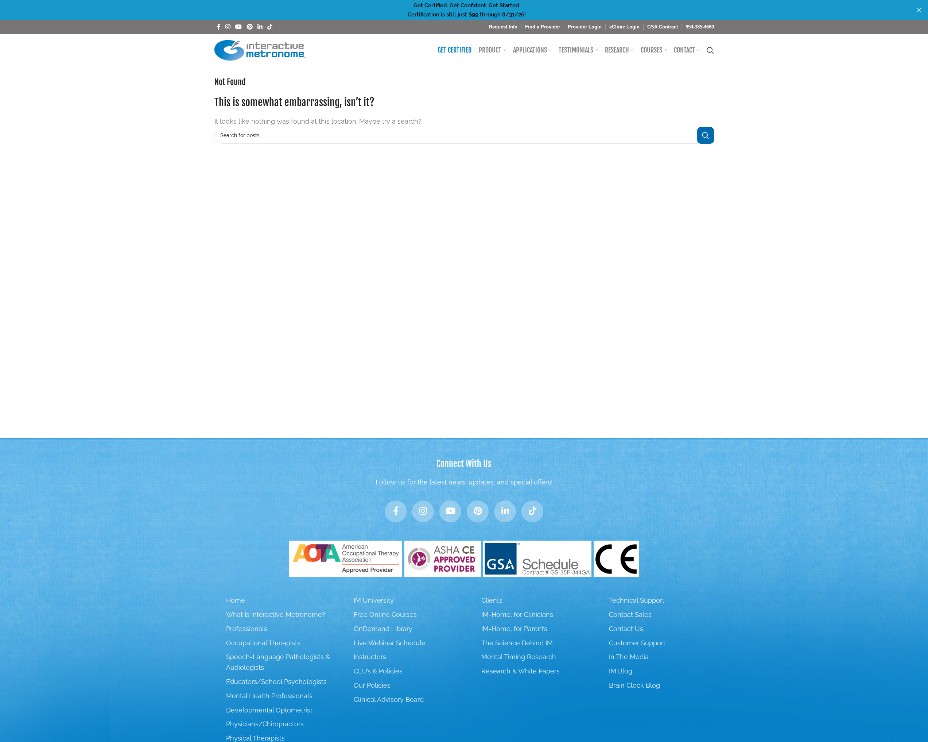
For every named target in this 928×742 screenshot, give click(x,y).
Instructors (370, 657)
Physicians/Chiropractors (265, 724)
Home (235, 600)
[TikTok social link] (270, 26)
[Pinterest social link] (249, 26)
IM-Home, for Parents (514, 629)
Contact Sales (630, 614)
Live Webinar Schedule (390, 643)
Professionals (246, 629)
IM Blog (620, 671)
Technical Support (636, 600)
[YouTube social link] (238, 26)
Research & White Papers (520, 671)
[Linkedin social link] (260, 26)
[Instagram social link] (228, 26)
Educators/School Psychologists (276, 681)
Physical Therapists (255, 738)
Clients (491, 600)
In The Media (629, 657)
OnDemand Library (383, 629)
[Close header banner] (919, 10)
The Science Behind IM (517, 643)
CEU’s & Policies (378, 671)
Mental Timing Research (518, 657)
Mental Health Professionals (269, 696)
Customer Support (637, 643)
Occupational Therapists (263, 643)
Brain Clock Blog (634, 685)
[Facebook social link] (218, 26)
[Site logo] (260, 50)
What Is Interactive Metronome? (275, 614)
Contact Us (626, 629)
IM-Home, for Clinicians (517, 614)
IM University (374, 600)
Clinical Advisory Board (389, 699)
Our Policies (372, 685)
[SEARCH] (705, 135)
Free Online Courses (385, 614)
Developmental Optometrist (269, 710)
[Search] (710, 50)
